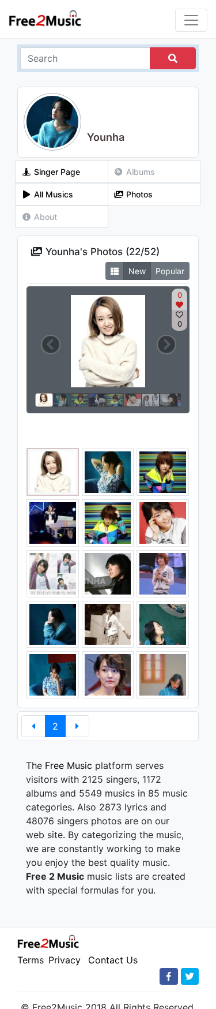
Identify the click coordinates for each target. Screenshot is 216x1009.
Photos (138, 194)
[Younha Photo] (52, 471)
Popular (170, 271)
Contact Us (113, 960)
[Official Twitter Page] (190, 976)
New (137, 271)
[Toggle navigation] (191, 20)
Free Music (68, 765)
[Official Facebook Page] (169, 976)
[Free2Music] (45, 17)
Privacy (64, 960)
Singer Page (56, 172)
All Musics (52, 194)
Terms (30, 960)
